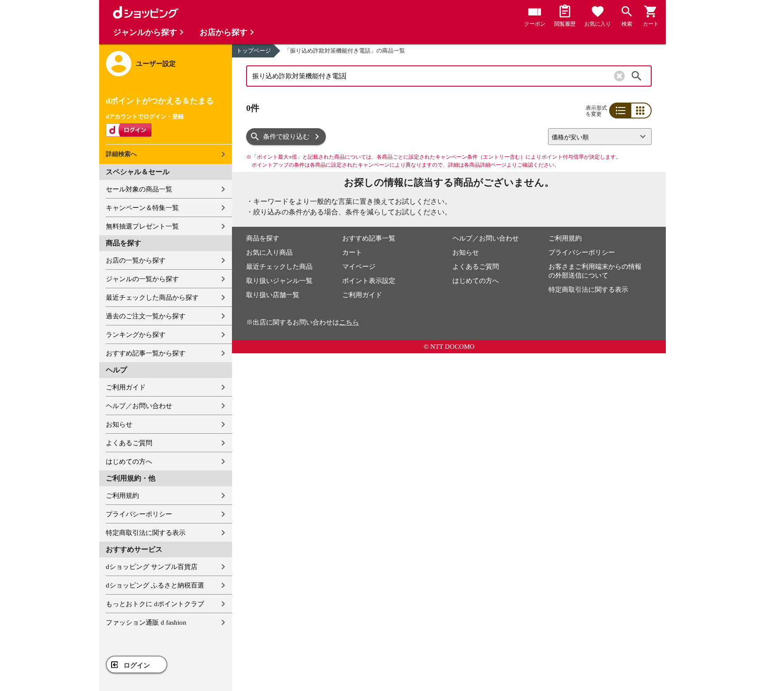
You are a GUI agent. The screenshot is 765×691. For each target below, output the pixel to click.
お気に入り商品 (269, 252)
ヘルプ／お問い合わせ (139, 405)
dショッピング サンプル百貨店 (151, 566)
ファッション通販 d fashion (146, 622)
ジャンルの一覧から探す (142, 279)
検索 (637, 76)
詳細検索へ (121, 154)
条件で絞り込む (286, 136)
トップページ (253, 50)
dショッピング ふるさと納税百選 (155, 585)
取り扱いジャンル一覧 (279, 280)
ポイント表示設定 (368, 280)
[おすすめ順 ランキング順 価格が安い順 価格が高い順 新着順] (596, 136)
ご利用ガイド (126, 387)
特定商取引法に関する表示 (145, 532)
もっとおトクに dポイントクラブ (155, 603)
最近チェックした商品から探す (152, 297)
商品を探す (262, 238)
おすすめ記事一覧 (368, 238)
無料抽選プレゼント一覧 (142, 226)
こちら (349, 322)
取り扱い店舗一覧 (272, 294)
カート (352, 252)
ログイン (137, 665)
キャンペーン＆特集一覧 (142, 207)
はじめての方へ (129, 461)
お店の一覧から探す (136, 260)
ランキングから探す (136, 334)
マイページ (358, 266)
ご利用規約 (122, 495)
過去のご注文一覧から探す (145, 316)
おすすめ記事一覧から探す (145, 353)
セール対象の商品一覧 (139, 189)
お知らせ (119, 424)
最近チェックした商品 (279, 266)
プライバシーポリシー (139, 514)
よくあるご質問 (129, 443)
